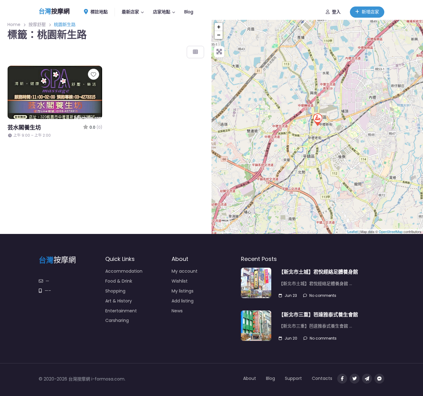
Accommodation (123, 271)
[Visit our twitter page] (355, 379)
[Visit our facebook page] (342, 379)
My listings (183, 291)
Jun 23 (291, 295)
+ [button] (218, 27)
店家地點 (161, 12)
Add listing (183, 301)
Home (13, 24)
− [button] (218, 35)
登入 (336, 12)
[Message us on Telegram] (367, 379)
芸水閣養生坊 (24, 127)
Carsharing (117, 320)
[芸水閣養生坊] (317, 119)
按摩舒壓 (37, 24)
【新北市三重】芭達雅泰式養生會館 (318, 314)
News (177, 311)
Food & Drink (118, 281)
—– (48, 291)
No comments (322, 295)
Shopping (115, 291)
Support (293, 378)
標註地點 (99, 12)
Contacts (322, 378)
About (249, 378)
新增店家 (370, 12)
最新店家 (130, 12)
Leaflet (352, 231)
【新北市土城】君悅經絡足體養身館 (318, 271)
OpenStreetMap (391, 231)
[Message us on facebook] (379, 379)
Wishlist (180, 281)
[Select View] (195, 52)
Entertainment (121, 311)
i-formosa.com (107, 379)
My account (185, 271)
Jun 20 (291, 338)
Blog (188, 12)
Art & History (118, 301)
